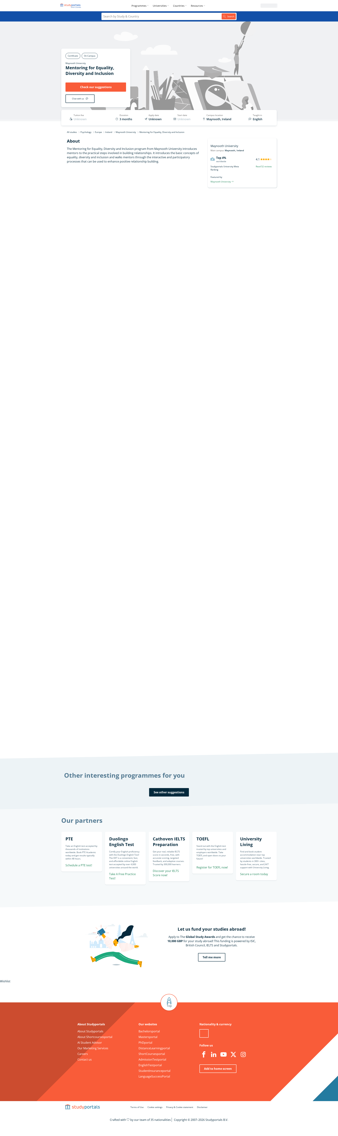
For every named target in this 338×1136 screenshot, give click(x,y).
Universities (160, 5)
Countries (178, 5)
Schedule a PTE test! (78, 865)
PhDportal (145, 1043)
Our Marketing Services (92, 1048)
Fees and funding (113, 236)
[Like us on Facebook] (203, 1054)
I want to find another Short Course (198, 297)
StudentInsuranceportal (154, 1071)
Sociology (143, 500)
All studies (72, 132)
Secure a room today (254, 874)
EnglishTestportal (150, 1065)
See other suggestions (169, 792)
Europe (98, 132)
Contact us (84, 1059)
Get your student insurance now (164, 657)
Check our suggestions (96, 87)
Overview (119, 211)
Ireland (108, 132)
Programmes (139, 5)
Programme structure (110, 219)
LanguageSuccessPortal (154, 1076)
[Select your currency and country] (204, 1033)
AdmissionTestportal (152, 1059)
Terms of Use (137, 1107)
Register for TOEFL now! (212, 867)
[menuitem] (140, 5)
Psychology (85, 132)
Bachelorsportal (149, 1031)
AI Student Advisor (89, 1043)
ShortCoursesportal (152, 1054)
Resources (197, 5)
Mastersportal (148, 1037)
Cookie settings (155, 1107)
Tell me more (212, 957)
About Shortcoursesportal (94, 1037)
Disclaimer (202, 1107)
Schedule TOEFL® (239, 408)
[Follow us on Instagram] (243, 1054)
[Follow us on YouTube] (223, 1054)
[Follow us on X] (233, 1054)
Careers (82, 1054)
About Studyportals (90, 1031)
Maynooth (230, 150)
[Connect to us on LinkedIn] (213, 1054)
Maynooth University (75, 63)
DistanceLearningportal (154, 1048)
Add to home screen (218, 1069)
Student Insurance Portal (169, 681)
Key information (114, 202)
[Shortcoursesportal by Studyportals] (71, 5)
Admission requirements (108, 228)
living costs (151, 722)
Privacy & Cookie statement (179, 1107)
